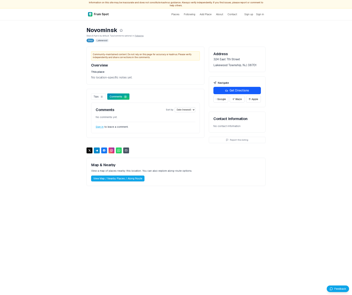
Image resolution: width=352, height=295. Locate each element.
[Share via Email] (126, 150)
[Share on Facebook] (104, 150)
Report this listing (239, 140)
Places (175, 14)
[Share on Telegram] (97, 150)
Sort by (169, 109)
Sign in (260, 14)
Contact (232, 14)
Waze (238, 99)
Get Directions (239, 90)
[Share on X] (89, 150)
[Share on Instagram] (111, 150)
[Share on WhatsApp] (119, 150)
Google (221, 99)
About (219, 14)
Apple (255, 99)
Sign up (248, 14)
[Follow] (121, 30)
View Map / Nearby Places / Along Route (117, 178)
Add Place (206, 14)
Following (189, 14)
